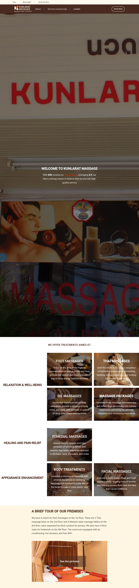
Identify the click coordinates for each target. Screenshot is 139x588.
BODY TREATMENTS (69, 470)
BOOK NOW (118, 9)
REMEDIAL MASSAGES (69, 437)
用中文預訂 (27, 2)
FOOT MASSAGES (69, 361)
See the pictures (69, 561)
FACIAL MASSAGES (116, 471)
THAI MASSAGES (116, 361)
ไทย (14, 2)
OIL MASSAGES (69, 396)
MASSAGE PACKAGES (116, 396)
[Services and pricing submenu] (69, 9)
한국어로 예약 (43, 2)
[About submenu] (43, 9)
